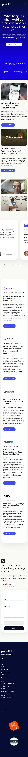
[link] (6, 4)
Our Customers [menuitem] (4, 676)
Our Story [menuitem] (3, 666)
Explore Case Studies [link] (13, 44)
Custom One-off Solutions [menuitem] (7, 690)
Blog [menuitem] (2, 677)
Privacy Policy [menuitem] (4, 671)
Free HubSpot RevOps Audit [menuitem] (7, 691)
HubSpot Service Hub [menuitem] (6, 699)
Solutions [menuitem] (3, 681)
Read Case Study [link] (7, 124)
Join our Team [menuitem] (4, 669)
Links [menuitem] (2, 664)
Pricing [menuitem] (2, 674)
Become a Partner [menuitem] (5, 672)
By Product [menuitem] (3, 695)
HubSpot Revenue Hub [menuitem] (6, 697)
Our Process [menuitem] (4, 668)
